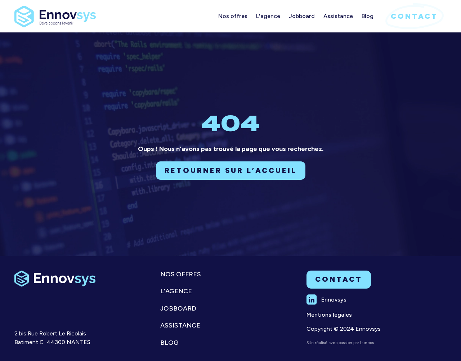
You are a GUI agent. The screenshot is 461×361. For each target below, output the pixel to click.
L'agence (176, 291)
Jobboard (178, 308)
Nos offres (180, 274)
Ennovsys (333, 299)
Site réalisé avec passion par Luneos (340, 342)
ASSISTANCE (180, 325)
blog (169, 343)
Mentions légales (329, 314)
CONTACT (414, 16)
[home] (55, 13)
